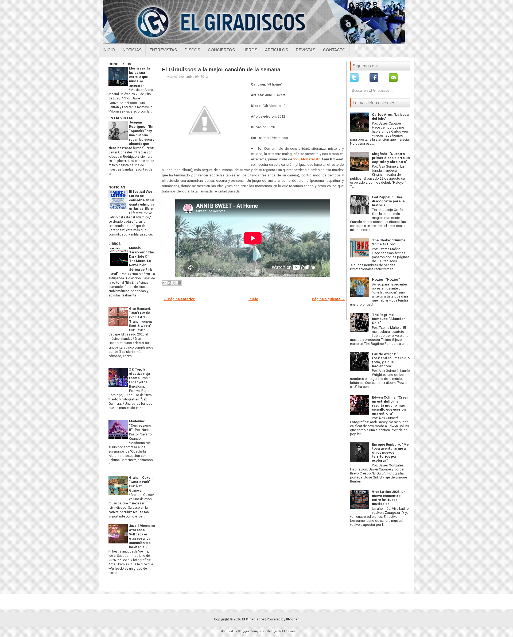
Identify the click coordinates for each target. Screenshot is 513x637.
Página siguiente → (328, 299)
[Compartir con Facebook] (179, 283)
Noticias (132, 50)
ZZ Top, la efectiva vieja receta (139, 374)
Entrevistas (163, 50)
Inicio (109, 50)
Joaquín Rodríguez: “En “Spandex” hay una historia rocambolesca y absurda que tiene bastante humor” (131, 135)
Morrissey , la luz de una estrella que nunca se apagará (139, 77)
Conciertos (221, 50)
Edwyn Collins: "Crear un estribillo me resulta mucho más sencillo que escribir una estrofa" (390, 405)
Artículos (276, 50)
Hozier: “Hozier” (386, 279)
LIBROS (114, 244)
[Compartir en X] (174, 283)
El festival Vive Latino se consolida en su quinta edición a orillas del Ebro (141, 200)
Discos (192, 50)
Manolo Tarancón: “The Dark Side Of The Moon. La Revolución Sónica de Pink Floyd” (131, 261)
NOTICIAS (116, 187)
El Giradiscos (253, 619)
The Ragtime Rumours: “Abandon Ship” (389, 319)
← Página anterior (179, 299)
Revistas (305, 50)
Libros (250, 50)
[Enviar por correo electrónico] (164, 283)
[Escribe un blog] (169, 283)
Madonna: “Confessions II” (140, 425)
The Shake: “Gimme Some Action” (388, 242)
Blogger (292, 619)
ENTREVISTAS (120, 118)
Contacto (334, 50)
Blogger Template (251, 631)
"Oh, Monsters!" (306, 159)
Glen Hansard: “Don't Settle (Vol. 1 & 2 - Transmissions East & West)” (141, 317)
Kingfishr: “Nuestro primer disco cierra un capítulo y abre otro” (391, 158)
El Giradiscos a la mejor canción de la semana (221, 69)
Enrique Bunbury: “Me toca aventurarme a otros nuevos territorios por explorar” (390, 452)
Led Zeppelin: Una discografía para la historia (388, 201)
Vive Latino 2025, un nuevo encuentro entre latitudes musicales (389, 498)
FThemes (289, 631)
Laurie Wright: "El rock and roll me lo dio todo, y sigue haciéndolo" (391, 360)
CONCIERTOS (119, 64)
